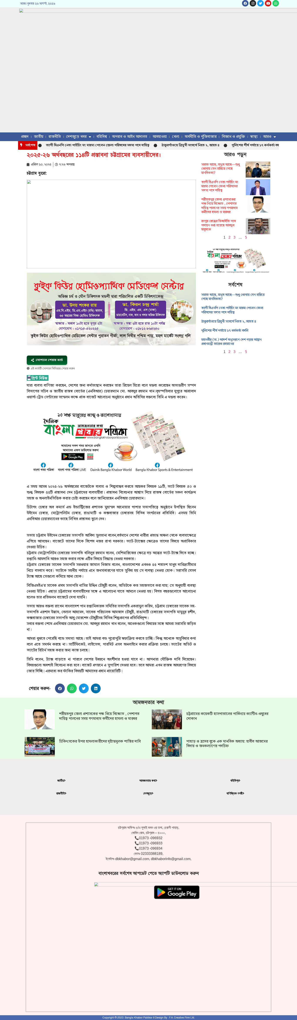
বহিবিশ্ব (102, 136)
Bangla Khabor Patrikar (138, 1017)
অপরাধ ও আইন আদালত (129, 136)
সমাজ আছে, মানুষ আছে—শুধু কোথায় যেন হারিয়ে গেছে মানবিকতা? (220, 169)
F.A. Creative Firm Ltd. (182, 1017)
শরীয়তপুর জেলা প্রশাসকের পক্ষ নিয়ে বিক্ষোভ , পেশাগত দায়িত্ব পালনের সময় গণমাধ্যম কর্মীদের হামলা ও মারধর (219, 206)
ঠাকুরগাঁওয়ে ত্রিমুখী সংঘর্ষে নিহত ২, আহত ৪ (172, 145)
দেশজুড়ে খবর (76, 136)
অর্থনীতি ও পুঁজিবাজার (201, 136)
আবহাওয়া (160, 136)
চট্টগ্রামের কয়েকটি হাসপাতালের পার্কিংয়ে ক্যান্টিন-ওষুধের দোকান (227, 716)
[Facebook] (245, 3)
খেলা (175, 136)
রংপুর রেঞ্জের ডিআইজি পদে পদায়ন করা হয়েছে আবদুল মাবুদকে (218, 225)
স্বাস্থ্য (254, 136)
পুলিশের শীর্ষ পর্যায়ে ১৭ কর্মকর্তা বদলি (238, 145)
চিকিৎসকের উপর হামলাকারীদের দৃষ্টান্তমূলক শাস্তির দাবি (100, 741)
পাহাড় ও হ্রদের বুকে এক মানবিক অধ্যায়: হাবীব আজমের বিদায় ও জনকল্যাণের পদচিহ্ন (227, 743)
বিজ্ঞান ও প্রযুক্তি (233, 136)
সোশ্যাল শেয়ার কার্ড (49, 360)
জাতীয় (38, 136)
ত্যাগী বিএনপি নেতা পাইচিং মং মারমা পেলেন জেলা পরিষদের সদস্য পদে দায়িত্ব (79, 145)
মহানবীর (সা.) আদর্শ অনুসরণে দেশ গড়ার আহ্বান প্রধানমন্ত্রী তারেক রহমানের (231, 342)
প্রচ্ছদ (24, 136)
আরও (267, 136)
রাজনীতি (54, 136)
